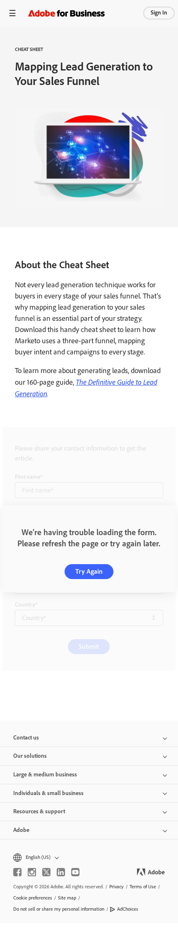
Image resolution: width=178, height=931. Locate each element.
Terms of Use (143, 887)
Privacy (116, 887)
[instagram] (32, 872)
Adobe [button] (21, 830)
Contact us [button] (26, 737)
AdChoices (127, 909)
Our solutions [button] (30, 755)
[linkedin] (61, 872)
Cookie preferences (32, 898)
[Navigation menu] (12, 13)
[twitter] (46, 872)
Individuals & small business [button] (48, 793)
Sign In (159, 12)
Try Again (89, 571)
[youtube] (75, 872)
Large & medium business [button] (45, 774)
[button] (89, 857)
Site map (67, 898)
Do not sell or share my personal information (58, 909)
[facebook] (17, 872)
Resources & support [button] (39, 811)
